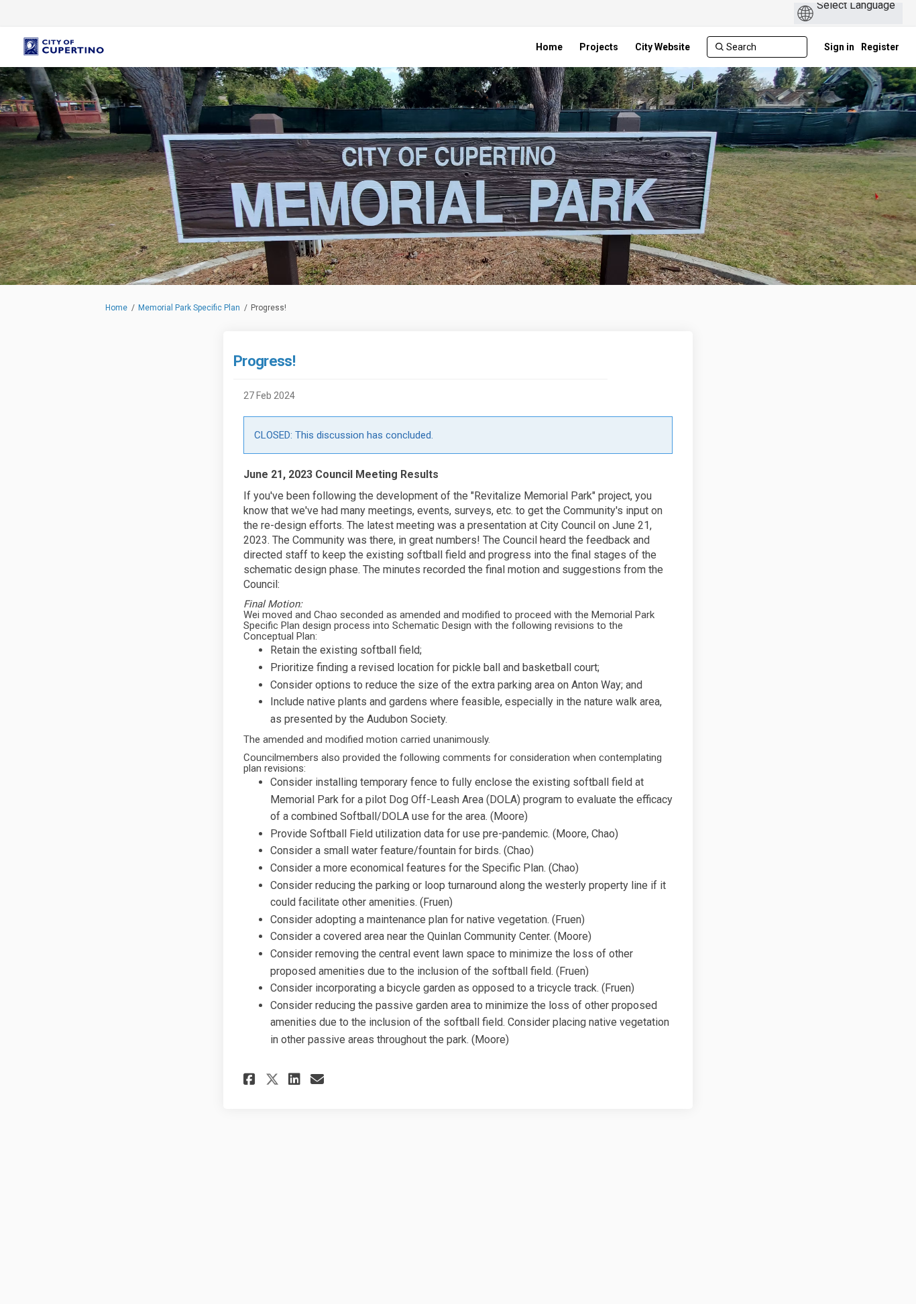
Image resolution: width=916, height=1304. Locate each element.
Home (116, 307)
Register (880, 47)
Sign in (839, 47)
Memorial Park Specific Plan (189, 307)
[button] (251, 1079)
